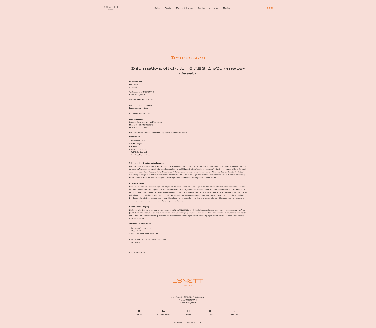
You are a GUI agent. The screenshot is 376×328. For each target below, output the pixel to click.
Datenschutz (190, 323)
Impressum (178, 323)
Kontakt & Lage (184, 8)
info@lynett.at (190, 303)
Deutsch (268, 8)
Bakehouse (175, 132)
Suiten (157, 8)
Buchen (227, 8)
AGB (200, 323)
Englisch (272, 8)
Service (201, 8)
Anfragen (214, 8)
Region (168, 8)
